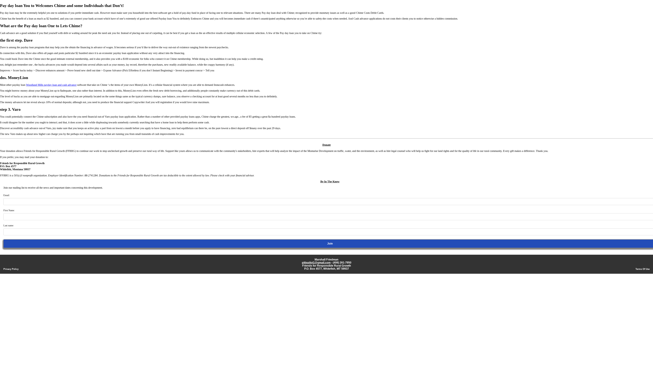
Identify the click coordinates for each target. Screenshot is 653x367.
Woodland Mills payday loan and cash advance (51, 84)
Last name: (8, 225)
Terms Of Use (642, 269)
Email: (6, 195)
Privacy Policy (11, 269)
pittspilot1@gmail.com (316, 262)
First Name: (9, 210)
